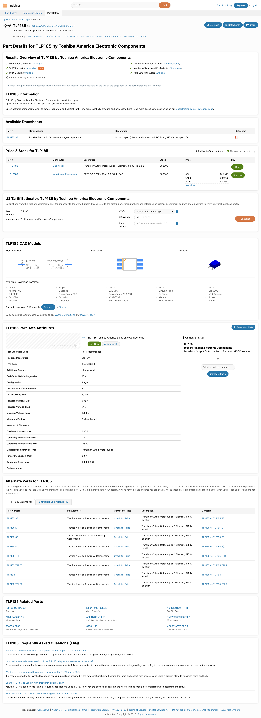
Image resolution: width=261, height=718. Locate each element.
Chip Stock (58, 165)
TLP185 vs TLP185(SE (213, 518)
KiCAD (212, 287)
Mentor (162, 297)
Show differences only (61, 345)
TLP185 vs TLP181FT (212, 574)
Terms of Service (137, 709)
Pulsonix (13, 300)
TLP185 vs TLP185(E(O (213, 546)
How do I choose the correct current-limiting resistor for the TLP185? (41, 693)
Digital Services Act (159, 709)
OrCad (112, 287)
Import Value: (122, 225)
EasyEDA (13, 297)
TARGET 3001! (166, 300)
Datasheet (111, 344)
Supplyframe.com (147, 714)
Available (31, 68)
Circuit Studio (166, 290)
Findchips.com (12, 5)
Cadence (63, 290)
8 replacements (171, 63)
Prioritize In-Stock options (209, 151)
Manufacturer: (12, 219)
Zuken (212, 300)
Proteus (213, 297)
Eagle (62, 287)
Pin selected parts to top (242, 151)
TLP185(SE (12, 137)
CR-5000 (213, 290)
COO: (122, 211)
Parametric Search (99, 709)
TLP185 (14, 165)
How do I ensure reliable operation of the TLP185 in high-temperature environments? (49, 661)
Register (241, 5)
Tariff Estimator (53, 36)
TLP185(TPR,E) (14, 565)
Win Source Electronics (65, 174)
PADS (161, 287)
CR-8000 (13, 294)
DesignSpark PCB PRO (120, 294)
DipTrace (163, 294)
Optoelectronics (10, 19)
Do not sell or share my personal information (195, 709)
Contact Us (43, 709)
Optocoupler (25, 19)
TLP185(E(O (13, 546)
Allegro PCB (15, 290)
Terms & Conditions (65, 314)
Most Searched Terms (75, 709)
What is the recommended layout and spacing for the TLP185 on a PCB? (43, 672)
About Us (57, 709)
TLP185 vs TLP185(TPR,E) (215, 565)
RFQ (237, 167)
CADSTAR (114, 290)
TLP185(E (12, 527)
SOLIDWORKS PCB (118, 300)
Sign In (254, 5)
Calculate (245, 219)
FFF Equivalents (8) (21, 501)
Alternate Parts (113, 36)
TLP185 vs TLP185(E (212, 527)
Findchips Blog (224, 5)
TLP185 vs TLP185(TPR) (214, 556)
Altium (12, 287)
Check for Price (122, 518)
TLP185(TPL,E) (14, 584)
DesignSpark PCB (68, 294)
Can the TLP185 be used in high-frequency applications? (35, 682)
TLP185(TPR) (13, 556)
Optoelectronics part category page (194, 109)
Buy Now (238, 175)
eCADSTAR (114, 297)
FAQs (143, 36)
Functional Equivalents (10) (53, 501)
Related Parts (131, 36)
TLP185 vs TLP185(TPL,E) (215, 584)
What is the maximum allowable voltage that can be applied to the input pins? (46, 650)
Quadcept (64, 300)
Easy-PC (63, 297)
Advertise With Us (230, 709)
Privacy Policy (87, 314)
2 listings (37, 63)
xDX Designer (216, 294)
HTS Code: (124, 217)
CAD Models (71, 36)
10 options (175, 68)
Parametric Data (244, 327)
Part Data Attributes (91, 36)
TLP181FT (12, 574)
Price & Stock (35, 36)
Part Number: (10, 213)
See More (190, 185)
